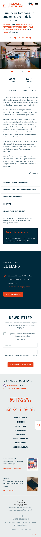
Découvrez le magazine (12, 468)
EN (22, 516)
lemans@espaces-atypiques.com (19, 287)
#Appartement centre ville (22, 27)
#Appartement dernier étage (14, 30)
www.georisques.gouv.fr (10, 223)
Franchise (21, 422)
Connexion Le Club (20, 447)
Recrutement (20, 434)
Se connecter (8, 491)
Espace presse (20, 426)
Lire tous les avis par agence (14, 388)
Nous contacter (20, 418)
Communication (20, 430)
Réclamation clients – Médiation (17, 523)
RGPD (34, 523)
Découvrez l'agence (13, 294)
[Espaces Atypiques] (13, 7)
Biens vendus (20, 443)
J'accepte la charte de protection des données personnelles (22, 335)
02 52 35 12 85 (12, 283)
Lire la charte (20, 339)
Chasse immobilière (20, 439)
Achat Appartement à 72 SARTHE (18, 238)
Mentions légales (21, 525)
